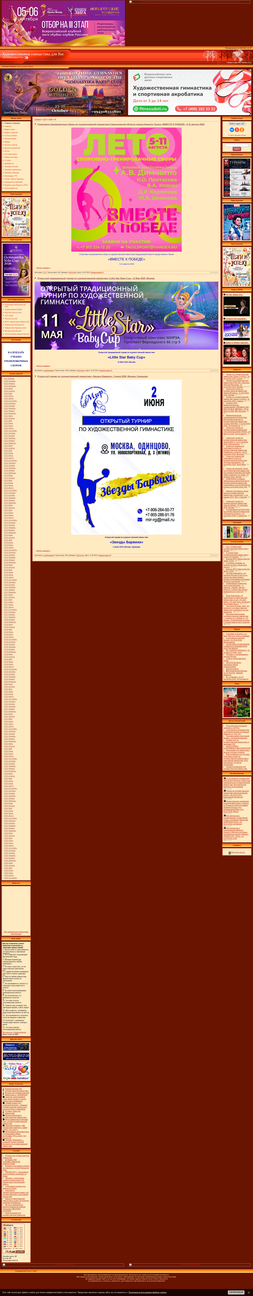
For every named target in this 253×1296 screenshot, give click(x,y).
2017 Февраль (10, 592)
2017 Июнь (8, 602)
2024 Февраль (10, 801)
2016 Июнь (8, 572)
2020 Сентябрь (10, 699)
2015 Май (8, 540)
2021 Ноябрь (9, 734)
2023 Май (8, 779)
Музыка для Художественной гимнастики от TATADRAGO (17, 1094)
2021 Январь (9, 709)
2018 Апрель (9, 627)
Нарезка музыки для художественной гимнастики (16, 1090)
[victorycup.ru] (236, 196)
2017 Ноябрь (9, 615)
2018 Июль (8, 634)
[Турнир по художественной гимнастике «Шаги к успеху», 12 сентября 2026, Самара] (16, 235)
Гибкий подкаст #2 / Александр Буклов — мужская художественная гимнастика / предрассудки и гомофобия (15, 1106)
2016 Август (9, 577)
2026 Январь (9, 858)
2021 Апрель (9, 716)
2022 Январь (9, 739)
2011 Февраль (10, 413)
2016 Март (8, 565)
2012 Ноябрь (9, 466)
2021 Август (9, 726)
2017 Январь (9, 590)
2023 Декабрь (10, 796)
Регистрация (22, 66)
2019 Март (8, 654)
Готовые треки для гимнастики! (12, 1112)
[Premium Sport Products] (63, 1266)
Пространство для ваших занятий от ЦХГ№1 (235, 727)
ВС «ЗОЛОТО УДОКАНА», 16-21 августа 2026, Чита (236, 651)
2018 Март (8, 625)
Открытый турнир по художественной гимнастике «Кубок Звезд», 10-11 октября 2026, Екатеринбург (235, 441)
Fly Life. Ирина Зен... (234, 295)
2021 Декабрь (10, 736)
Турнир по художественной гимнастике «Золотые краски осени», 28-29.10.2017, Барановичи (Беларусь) (236, 794)
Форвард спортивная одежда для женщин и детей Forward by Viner (16, 1168)
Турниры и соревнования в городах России (235, 655)
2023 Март (8, 774)
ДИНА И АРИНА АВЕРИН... (237, 343)
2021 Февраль (10, 711)
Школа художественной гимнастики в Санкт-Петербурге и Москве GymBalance (16, 1201)
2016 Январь (9, 560)
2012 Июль (8, 456)
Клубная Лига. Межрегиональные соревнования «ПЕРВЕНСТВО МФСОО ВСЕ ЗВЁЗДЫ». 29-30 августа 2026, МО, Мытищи (236, 407)
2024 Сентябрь (10, 818)
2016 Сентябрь (10, 580)
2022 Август (9, 756)
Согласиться (236, 1292)
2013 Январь (9, 471)
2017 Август (9, 607)
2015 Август (9, 548)
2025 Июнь (8, 841)
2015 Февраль (10, 533)
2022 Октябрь (10, 761)
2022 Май (8, 749)
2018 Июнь (8, 632)
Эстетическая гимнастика (15, 334)
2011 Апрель (9, 418)
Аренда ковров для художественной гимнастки (14, 1214)
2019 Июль (8, 664)
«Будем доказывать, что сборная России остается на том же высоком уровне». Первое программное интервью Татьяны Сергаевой (236, 577)
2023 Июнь (8, 781)
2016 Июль (8, 575)
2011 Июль (8, 426)
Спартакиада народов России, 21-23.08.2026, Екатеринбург (234, 640)
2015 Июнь (8, 543)
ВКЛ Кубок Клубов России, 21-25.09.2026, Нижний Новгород (235, 673)
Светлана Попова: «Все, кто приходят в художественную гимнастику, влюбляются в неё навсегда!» (236, 609)
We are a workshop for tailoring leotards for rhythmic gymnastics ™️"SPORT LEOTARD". (14, 1208)
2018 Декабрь (10, 647)
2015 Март (8, 535)
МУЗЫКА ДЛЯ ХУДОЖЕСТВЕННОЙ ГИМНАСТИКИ (11, 1162)
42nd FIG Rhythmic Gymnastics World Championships (232, 665)
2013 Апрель (9, 478)
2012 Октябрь (10, 463)
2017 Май (8, 600)
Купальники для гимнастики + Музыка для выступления (236, 751)
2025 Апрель (9, 836)
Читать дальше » (43, 268)
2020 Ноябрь (9, 704)
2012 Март (8, 446)
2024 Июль (8, 813)
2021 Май (8, 719)
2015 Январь (9, 530)
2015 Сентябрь (10, 550)
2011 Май (8, 421)
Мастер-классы (11, 313)
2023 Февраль (10, 771)
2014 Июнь (8, 513)
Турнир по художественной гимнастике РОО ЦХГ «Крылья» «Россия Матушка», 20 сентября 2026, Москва (236, 384)
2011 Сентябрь (10, 431)
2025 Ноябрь (9, 853)
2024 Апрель (9, 806)
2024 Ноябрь (9, 823)
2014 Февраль (10, 503)
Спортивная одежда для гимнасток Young (14, 1187)
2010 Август (9, 398)
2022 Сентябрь (10, 759)
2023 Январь (9, 769)
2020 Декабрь (10, 707)
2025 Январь (9, 828)
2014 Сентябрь (10, 520)
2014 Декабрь (10, 528)
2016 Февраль (10, 562)
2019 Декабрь (10, 677)
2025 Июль (8, 843)
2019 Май (8, 659)
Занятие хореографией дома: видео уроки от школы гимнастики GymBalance (14, 1099)
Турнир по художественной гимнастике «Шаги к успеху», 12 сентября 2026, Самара (236, 399)
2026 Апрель (9, 865)
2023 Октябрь (10, 791)
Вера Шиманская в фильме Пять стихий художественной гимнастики (15, 1121)
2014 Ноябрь (9, 525)
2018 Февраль (10, 622)
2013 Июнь (8, 483)
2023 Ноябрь (9, 793)
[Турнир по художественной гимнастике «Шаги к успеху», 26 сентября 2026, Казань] (236, 285)
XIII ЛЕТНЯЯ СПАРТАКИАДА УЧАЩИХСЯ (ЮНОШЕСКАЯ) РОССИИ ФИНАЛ (236, 646)
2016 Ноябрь (9, 585)
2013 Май (8, 480)
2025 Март (8, 833)
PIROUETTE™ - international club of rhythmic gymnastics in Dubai (15, 1174)
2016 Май (8, 570)
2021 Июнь (8, 721)
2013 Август (9, 488)
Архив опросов (20, 1032)
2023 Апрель (9, 776)
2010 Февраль (10, 386)
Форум (13, 66)
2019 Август (9, 667)
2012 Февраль (10, 443)
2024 (45, 119)
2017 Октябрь (10, 612)
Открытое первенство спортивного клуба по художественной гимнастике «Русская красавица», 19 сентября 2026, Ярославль (235, 460)
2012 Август (9, 458)
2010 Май (8, 393)
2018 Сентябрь (10, 639)
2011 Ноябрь (9, 436)
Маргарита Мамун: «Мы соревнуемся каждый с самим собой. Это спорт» (15, 1128)
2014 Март (8, 505)
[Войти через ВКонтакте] (232, 130)
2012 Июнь (8, 453)
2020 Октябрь (10, 702)
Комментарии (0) (97, 272)
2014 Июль (8, 515)
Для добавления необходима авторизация (16, 933)
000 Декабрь (9, 379)
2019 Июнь (8, 662)
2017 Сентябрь (10, 610)
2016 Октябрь (10, 582)
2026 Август (9, 875)
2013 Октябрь (10, 493)
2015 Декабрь (10, 557)
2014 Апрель (9, 508)
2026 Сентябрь (10, 878)
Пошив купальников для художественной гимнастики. (235, 768)
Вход (31, 66)
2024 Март (8, 803)
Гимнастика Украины (13, 328)
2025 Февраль (10, 831)
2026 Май (8, 868)
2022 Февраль (10, 741)
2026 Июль (8, 873)
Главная (5, 66)
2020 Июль (8, 694)
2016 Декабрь (10, 587)
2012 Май (8, 451)
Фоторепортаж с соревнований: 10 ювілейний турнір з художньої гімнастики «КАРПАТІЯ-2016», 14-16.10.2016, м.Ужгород (235, 820)
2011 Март (8, 416)
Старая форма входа (237, 135)
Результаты (9, 319)
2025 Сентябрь (10, 848)
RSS (250, 63)
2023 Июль (8, 784)
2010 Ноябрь (9, 406)
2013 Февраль (10, 473)
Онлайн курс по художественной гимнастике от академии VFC (236, 742)
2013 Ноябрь (9, 495)
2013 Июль (8, 485)
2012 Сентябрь (10, 461)
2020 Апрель (9, 687)
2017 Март (8, 595)
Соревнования (11, 309)
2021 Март (8, 714)
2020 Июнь (8, 692)
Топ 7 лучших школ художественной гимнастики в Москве (235, 549)
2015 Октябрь (10, 552)
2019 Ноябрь (9, 674)
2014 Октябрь (10, 523)
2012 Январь (9, 441)
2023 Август (9, 786)
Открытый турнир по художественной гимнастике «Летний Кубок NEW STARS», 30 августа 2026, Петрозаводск (236, 431)
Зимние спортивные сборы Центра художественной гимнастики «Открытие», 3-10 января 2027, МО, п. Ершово (235, 494)
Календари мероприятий (15, 305)
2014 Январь (9, 500)
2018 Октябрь (10, 642)
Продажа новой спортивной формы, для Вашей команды (236, 737)
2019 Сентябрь (10, 669)
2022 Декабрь (10, 766)
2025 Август (9, 846)
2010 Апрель (9, 391)
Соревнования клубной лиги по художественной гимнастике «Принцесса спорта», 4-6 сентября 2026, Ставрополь (236, 513)
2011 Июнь (8, 423)
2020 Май (8, 689)
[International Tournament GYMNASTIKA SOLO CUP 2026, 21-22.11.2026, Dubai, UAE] (16, 295)
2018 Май (8, 629)
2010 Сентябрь (10, 401)
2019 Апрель (9, 657)
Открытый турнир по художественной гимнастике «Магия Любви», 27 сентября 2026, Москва (235, 504)
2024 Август (9, 816)
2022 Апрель (9, 746)
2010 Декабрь (10, 408)
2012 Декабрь (10, 468)
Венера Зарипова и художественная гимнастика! (15, 1116)
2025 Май (8, 838)
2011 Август (9, 428)
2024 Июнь (8, 811)
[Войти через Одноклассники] (242, 130)
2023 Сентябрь (10, 788)
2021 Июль (8, 724)
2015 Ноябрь (9, 555)
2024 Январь (9, 798)
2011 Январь (9, 411)
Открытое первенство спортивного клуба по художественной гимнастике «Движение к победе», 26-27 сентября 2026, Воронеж (235, 450)
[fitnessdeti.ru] (189, 115)
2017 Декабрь (10, 617)
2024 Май (8, 808)
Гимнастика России (13, 325)
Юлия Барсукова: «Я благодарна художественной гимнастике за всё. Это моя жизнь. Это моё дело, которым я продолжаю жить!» (236, 600)
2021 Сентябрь (10, 729)
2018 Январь (9, 620)
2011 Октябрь (9, 433)
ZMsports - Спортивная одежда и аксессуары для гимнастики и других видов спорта (14, 1181)
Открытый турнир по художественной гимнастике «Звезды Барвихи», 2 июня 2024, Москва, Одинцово (92, 376)
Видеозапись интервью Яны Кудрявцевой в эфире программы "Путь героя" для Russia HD (16, 1135)
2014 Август (9, 518)
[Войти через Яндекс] (237, 130)
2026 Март (8, 863)
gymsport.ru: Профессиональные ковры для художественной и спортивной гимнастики (16, 1193)
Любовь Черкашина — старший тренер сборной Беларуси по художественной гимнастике (15, 1143)
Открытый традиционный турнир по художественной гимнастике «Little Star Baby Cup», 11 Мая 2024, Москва (95, 278)
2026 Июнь (8, 870)
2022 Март (8, 744)
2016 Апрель (9, 567)
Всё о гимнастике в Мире (15, 322)
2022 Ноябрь (9, 764)
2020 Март (8, 684)
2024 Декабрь (10, 826)
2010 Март (8, 389)
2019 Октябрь (10, 672)
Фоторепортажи (11, 331)
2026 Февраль (10, 861)
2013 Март (8, 475)
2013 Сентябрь (10, 490)
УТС (6, 316)
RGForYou (72, 272)
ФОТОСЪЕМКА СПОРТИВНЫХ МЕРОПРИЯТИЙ (236, 747)
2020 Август (9, 697)
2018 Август (9, 637)
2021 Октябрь (10, 731)
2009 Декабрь (10, 381)
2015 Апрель (9, 538)
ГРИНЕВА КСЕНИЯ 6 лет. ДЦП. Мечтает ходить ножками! (236, 635)
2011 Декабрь (9, 438)
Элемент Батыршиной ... (236, 319)
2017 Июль (8, 605)
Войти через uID (237, 124)
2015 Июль (8, 545)
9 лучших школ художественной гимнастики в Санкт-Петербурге (235, 555)
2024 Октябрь (10, 821)
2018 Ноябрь (9, 644)
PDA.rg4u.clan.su (238, 852)
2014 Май (8, 510)
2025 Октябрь (10, 851)
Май (50, 119)
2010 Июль (8, 396)
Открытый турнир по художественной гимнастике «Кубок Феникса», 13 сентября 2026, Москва (236, 392)
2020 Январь (9, 679)
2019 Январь (9, 649)
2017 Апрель (9, 597)
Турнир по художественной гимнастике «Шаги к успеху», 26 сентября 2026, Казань (236, 377)
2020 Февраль (10, 682)
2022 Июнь (8, 751)
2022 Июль (8, 754)
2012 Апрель (9, 448)
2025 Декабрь (10, 856)
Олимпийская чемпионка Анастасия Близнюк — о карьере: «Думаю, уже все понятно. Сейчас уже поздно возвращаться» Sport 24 (235, 587)
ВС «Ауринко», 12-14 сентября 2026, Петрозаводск (235, 678)
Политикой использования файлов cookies (147, 1292)
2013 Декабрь (10, 498)
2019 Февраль (10, 652)
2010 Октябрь (10, 403)
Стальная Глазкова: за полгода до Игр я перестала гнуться (235, 565)
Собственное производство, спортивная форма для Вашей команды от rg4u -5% (236, 732)
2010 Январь (9, 384)
